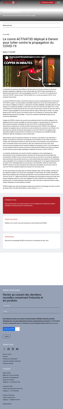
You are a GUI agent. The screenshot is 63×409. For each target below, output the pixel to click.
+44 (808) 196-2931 (14, 399)
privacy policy (54, 323)
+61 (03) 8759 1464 (14, 382)
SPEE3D (10, 2)
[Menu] (58, 2)
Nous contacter (7, 354)
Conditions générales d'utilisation (12, 361)
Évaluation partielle (47, 2)
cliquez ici (39, 188)
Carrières (5, 356)
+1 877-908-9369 (14, 391)
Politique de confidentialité (10, 359)
